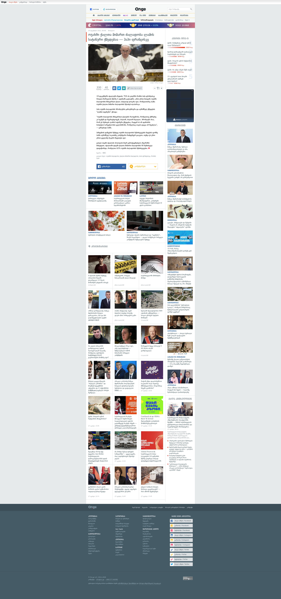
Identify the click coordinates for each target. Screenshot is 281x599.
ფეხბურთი (118, 550)
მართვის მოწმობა (35, 2)
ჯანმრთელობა (149, 516)
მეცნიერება (119, 536)
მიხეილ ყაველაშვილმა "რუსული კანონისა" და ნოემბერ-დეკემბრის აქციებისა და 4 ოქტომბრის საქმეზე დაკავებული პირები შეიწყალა (99, 376)
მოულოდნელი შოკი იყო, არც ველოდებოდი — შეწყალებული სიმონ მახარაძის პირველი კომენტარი (126, 341)
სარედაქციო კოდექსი (156, 507)
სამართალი (92, 548)
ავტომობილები (147, 536)
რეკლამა (184, 15)
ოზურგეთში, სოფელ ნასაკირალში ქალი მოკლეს (126, 270)
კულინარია (146, 539)
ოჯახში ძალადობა (112, 156)
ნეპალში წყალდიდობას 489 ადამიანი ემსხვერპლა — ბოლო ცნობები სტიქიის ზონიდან (152, 305)
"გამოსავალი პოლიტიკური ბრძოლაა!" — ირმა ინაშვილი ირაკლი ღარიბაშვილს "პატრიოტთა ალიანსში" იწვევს (181, 467)
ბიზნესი (117, 521)
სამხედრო (91, 531)
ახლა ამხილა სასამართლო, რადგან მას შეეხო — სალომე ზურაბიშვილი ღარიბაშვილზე (180, 381)
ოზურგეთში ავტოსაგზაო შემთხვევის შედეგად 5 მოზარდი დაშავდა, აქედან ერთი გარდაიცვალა (180, 443)
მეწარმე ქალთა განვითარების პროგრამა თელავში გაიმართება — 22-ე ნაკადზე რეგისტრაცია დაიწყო (180, 354)
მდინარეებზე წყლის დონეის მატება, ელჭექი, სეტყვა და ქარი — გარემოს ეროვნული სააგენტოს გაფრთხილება (181, 450)
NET (125, 15)
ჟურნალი (116, 15)
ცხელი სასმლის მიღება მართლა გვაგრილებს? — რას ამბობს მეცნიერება (152, 481)
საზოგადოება (169, 20)
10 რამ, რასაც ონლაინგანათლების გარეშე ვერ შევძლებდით (180, 242)
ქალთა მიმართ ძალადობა (129, 156)
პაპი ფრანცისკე (144, 156)
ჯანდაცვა (91, 541)
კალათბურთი (119, 555)
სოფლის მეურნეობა (121, 526)
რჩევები (145, 553)
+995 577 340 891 (112, 579)
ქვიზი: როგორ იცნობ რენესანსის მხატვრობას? (99, 411)
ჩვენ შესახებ (136, 507)
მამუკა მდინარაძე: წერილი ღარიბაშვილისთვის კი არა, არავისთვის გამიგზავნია (180, 141)
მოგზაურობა (147, 534)
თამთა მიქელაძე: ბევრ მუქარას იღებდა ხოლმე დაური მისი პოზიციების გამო (126, 305)
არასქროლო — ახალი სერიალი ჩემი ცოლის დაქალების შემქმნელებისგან (180, 327)
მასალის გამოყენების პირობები (175, 507)
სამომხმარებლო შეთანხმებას (127, 583)
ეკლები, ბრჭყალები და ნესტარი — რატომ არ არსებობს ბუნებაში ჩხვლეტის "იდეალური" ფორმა (180, 216)
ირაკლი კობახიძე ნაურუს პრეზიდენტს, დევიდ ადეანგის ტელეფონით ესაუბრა (126, 481)
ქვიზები (152, 15)
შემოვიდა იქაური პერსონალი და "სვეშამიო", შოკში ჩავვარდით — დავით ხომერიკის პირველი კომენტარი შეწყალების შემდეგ (146, 226)
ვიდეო (134, 15)
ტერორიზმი (92, 521)
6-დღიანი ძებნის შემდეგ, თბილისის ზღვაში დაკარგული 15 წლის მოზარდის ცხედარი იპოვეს (99, 270)
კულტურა (119, 539)
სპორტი (118, 547)
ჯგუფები (95, 9)
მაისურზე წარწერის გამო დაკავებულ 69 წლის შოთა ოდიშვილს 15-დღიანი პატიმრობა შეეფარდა (180, 459)
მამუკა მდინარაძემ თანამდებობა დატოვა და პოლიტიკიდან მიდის (180, 191)
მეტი (186, 20)
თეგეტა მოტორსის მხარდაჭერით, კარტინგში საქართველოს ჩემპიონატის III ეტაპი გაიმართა (152, 193)
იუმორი (145, 543)
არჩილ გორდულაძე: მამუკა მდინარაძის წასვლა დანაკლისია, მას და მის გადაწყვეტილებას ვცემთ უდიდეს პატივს (99, 305)
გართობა (146, 541)
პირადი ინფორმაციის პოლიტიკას (150, 583)
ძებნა (44, 2)
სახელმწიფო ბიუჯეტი (122, 523)
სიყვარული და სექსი (149, 548)
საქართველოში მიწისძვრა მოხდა (152, 270)
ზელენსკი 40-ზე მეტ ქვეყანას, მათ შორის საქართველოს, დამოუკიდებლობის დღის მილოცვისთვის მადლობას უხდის (99, 446)
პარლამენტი (92, 518)
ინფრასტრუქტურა (94, 551)
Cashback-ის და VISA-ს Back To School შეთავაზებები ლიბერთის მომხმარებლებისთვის (152, 411)
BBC (104, 153)
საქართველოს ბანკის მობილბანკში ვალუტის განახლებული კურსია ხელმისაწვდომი (127, 193)
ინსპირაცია (146, 551)
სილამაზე (146, 531)
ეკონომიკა (179, 20)
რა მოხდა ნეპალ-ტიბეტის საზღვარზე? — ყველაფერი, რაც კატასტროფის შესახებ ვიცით (126, 446)
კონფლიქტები (92, 528)
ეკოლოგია (91, 536)
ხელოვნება (119, 542)
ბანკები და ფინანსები (122, 518)
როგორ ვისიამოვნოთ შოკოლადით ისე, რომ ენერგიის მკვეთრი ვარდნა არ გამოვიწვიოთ (180, 167)
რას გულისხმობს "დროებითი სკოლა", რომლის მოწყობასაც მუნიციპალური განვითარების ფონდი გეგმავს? (180, 300)
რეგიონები (91, 546)
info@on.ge (100, 579)
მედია (90, 553)
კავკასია (91, 526)
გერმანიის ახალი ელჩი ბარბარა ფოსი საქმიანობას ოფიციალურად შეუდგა (99, 481)
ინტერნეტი (118, 534)
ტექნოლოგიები (120, 531)
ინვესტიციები (110, 9)
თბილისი (91, 543)
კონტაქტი (190, 507)
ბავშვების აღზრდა (148, 523)
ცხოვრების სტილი (151, 529)
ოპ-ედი (143, 15)
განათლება (91, 539)
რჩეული (173, 15)
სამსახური (146, 546)
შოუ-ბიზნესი (119, 544)
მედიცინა (146, 521)
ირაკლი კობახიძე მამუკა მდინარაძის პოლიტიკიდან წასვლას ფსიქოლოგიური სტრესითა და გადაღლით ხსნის (126, 376)
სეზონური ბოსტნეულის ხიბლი (107, 223)
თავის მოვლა (147, 526)
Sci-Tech (119, 529)
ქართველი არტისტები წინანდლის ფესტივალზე (101, 191)
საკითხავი (162, 15)
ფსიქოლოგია (147, 518)
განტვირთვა (23, 2)
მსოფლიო (111, 30)
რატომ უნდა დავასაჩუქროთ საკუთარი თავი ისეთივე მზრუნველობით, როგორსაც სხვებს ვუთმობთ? (152, 376)
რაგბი (117, 552)
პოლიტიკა (159, 20)
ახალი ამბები (13, 2)
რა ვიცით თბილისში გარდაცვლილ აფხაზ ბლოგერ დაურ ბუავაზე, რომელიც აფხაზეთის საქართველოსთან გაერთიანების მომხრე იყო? (99, 341)
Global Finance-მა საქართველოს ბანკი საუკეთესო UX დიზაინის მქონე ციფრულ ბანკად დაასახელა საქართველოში (152, 446)
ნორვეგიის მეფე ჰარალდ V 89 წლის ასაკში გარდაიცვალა (152, 341)
